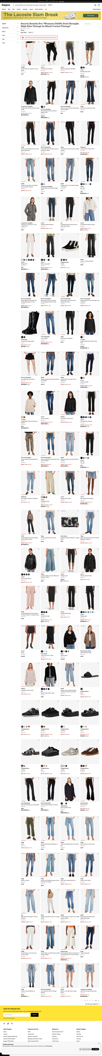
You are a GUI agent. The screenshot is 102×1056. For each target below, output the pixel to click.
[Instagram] (4, 1023)
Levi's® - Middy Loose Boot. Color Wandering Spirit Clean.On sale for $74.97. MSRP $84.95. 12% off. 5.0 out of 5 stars (50, 251)
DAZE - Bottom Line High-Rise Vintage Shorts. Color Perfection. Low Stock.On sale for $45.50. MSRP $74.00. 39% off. (70, 980)
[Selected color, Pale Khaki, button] (22, 417)
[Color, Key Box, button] (84, 184)
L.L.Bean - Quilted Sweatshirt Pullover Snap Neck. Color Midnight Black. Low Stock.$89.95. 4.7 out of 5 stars (89, 329)
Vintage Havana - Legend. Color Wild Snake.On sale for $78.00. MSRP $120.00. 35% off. (70, 756)
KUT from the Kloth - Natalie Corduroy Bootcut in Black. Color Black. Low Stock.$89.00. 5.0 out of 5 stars (50, 795)
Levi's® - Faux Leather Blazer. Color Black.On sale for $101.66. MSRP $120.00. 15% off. (30, 565)
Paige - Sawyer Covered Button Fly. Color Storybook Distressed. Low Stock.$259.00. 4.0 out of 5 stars (30, 980)
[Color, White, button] (64, 727)
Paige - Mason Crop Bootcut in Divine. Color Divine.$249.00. (50, 527)
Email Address (8, 1014)
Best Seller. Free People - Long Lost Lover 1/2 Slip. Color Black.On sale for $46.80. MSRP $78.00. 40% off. (50, 642)
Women (30, 32)
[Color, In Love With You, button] (84, 458)
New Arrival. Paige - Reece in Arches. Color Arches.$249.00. (30, 869)
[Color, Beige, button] (27, 727)
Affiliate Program (56, 1034)
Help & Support (97, 9)
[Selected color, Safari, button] (42, 497)
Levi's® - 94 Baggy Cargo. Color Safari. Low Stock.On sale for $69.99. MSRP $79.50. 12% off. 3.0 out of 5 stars (50, 488)
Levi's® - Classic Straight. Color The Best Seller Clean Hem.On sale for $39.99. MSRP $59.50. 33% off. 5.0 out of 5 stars (50, 409)
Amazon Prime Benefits (9, 1038)
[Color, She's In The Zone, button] (31, 260)
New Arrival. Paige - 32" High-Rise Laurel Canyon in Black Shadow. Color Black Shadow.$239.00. (70, 138)
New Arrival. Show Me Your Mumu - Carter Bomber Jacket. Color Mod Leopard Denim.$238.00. (89, 642)
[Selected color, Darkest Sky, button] (81, 378)
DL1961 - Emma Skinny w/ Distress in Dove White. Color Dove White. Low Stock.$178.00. (30, 59)
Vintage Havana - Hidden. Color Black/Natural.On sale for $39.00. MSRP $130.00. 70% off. (70, 251)
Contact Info (31, 1034)
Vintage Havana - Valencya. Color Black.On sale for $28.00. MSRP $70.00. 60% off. (70, 718)
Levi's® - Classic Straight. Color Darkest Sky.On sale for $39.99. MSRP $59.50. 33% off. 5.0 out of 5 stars (89, 369)
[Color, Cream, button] (84, 337)
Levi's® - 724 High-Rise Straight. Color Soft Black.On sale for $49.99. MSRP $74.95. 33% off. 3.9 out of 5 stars (89, 409)
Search (50, 5)
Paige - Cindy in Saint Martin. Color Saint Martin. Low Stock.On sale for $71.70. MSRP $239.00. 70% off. (89, 869)
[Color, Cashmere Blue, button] (46, 651)
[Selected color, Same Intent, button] (81, 184)
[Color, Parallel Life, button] (29, 260)
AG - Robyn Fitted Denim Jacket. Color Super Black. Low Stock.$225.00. (50, 679)
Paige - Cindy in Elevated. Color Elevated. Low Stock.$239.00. (89, 943)
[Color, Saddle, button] (24, 417)
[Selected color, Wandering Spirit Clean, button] (42, 260)
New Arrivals (80, 1036)
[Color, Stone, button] (84, 689)
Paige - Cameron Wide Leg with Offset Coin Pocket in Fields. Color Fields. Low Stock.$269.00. (50, 565)
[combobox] (29, 5)
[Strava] (11, 1023)
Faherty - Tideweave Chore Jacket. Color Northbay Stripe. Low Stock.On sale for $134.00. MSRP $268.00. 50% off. (30, 679)
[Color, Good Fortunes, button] (44, 260)
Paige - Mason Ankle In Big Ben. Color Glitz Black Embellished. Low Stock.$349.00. (70, 329)
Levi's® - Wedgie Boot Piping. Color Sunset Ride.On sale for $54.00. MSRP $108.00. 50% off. (70, 603)
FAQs (29, 1031)
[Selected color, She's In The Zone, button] (81, 612)
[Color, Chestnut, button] (44, 727)
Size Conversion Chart (57, 1031)
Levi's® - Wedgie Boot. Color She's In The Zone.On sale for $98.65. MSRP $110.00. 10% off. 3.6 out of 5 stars (89, 603)
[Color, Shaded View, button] (49, 260)
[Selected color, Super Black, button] (42, 689)
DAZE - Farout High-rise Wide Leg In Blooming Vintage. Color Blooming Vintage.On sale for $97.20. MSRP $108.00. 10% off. (89, 906)
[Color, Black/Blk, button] (24, 574)
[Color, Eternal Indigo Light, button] (88, 417)
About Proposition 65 (33, 1041)
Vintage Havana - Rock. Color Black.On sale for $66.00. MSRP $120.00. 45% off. (30, 718)
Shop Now (61, 1)
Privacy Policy (49, 1046)
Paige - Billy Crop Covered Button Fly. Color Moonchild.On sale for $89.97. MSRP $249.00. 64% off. (70, 869)
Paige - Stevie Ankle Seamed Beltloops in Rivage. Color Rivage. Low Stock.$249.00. (50, 833)
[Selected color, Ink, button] (62, 651)
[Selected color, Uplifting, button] (42, 107)
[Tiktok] (8, 1023)
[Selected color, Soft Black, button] (81, 417)
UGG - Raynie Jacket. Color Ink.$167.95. (70, 642)
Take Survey (55, 1038)
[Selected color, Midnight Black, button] (81, 337)
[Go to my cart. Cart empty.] (99, 5)
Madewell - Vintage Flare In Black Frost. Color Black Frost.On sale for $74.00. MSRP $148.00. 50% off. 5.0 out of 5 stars (89, 138)
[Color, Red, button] (29, 727)
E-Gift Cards (55, 1041)
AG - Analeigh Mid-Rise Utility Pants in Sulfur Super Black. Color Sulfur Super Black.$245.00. (70, 213)
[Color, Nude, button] (86, 727)
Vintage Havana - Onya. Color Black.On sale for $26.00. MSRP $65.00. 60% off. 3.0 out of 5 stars (89, 718)
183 (96, 1000)
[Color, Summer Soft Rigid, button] (46, 612)
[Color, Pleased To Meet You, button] (84, 67)
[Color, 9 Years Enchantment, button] (44, 689)
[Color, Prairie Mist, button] (44, 184)
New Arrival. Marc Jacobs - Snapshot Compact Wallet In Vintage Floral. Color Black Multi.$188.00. (70, 527)
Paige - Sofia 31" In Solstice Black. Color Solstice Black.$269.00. (89, 251)
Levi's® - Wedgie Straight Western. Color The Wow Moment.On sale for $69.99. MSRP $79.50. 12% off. (50, 213)
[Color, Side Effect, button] (49, 689)
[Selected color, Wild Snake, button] (62, 766)
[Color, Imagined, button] (44, 107)
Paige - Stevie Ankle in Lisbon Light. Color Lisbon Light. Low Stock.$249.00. (89, 833)
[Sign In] (95, 5)
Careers (5, 1034)
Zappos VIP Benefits (8, 1041)
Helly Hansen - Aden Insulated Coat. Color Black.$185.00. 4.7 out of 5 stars (70, 795)
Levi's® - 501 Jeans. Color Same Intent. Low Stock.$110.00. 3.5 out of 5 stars (89, 175)
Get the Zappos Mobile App (10, 1036)
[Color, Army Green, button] (44, 497)
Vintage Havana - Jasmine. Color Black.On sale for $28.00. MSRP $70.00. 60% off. (30, 756)
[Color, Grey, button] (46, 766)
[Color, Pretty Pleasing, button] (90, 184)
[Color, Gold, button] (84, 727)
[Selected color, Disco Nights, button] (22, 260)
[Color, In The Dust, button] (27, 260)
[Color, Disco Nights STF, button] (86, 67)
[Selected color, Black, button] (22, 337)
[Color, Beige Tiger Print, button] (86, 766)
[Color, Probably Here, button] (88, 612)
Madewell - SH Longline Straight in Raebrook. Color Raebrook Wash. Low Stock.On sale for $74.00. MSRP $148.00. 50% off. (30, 488)
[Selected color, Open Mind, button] (42, 612)
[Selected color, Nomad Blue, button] (42, 184)
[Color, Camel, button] (66, 260)
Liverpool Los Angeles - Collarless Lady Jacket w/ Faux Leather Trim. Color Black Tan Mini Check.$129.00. (30, 213)
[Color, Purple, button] (66, 803)
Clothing (79, 1034)
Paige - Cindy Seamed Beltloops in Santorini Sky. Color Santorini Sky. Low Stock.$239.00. (70, 833)
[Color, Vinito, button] (68, 651)
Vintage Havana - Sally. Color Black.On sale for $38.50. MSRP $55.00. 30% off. (89, 679)
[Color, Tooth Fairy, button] (46, 260)
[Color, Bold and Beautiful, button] (84, 612)
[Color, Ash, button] (29, 574)
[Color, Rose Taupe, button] (46, 497)
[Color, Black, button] (64, 260)
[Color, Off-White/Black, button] (66, 766)
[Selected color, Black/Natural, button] (62, 260)
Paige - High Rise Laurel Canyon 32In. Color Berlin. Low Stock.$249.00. (89, 99)
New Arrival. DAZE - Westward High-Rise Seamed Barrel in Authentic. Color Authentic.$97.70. (50, 369)
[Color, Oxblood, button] (27, 574)
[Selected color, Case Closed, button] (81, 67)
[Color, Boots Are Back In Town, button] (86, 612)
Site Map (54, 1036)
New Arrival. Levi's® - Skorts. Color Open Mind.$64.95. (30, 642)
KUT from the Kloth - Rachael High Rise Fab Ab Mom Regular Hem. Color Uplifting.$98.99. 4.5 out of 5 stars (50, 99)
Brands (78, 1031)
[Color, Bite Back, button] (93, 612)
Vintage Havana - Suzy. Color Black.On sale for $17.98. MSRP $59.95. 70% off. (50, 756)
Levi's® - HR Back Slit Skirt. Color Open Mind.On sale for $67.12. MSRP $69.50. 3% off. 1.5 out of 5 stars (50, 603)
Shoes (78, 1041)
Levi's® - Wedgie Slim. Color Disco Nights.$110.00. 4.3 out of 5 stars (30, 251)
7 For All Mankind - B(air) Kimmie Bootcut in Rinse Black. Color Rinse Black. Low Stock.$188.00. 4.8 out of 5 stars (30, 795)
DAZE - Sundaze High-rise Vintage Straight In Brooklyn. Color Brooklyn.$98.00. (70, 175)
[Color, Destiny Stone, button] (33, 260)
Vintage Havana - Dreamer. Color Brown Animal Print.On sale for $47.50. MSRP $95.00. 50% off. (89, 756)
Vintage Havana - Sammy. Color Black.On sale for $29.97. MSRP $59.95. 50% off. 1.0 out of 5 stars (50, 718)
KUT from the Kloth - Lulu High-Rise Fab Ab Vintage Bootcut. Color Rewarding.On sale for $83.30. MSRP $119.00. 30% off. (50, 980)
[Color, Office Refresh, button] (86, 458)
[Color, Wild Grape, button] (66, 651)
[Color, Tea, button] (44, 651)
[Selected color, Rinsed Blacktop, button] (81, 458)
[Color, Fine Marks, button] (86, 184)
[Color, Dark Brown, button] (24, 337)
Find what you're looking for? (91, 1003)
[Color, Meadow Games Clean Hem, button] (44, 612)
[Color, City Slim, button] (24, 260)
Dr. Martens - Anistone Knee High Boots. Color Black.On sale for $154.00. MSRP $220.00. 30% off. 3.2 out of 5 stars (30, 329)
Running (79, 1038)
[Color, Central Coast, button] (46, 689)
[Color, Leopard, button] (84, 766)
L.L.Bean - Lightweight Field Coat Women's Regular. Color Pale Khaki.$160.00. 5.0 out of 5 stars (30, 409)
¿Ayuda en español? (33, 1036)
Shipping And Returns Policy (35, 1038)
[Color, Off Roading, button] (88, 458)
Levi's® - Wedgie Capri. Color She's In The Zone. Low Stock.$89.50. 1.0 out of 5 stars (70, 565)
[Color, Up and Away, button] (84, 378)
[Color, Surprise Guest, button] (88, 184)
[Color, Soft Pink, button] (64, 766)
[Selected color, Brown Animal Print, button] (81, 766)
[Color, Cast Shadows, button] (84, 417)
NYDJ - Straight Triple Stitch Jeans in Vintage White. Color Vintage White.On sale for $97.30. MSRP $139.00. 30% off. (50, 906)
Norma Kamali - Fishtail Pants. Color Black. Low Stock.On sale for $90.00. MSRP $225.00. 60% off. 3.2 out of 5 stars (89, 795)
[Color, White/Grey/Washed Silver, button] (24, 727)
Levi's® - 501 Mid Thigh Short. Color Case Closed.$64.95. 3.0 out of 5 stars (89, 59)
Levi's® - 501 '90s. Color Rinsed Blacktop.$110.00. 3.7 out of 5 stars (89, 449)
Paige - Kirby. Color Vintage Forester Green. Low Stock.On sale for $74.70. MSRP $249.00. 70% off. (30, 833)
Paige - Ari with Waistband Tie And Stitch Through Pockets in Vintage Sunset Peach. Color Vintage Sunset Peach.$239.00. (30, 603)
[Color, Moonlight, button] (64, 651)
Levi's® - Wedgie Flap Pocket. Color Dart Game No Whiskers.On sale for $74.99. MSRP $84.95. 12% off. (70, 488)
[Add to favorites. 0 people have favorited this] (39, 42)
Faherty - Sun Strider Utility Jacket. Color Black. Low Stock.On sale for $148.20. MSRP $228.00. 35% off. (70, 409)
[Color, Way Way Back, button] (86, 417)
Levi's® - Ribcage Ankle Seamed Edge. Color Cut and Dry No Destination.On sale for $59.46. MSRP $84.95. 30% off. (70, 59)
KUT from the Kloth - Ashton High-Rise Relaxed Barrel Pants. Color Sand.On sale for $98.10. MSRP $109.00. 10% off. (30, 449)
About (4, 1031)
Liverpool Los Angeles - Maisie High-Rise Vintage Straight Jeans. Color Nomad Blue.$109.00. (50, 175)
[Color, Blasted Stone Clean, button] (90, 612)
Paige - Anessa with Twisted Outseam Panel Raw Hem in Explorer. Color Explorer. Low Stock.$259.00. (50, 869)
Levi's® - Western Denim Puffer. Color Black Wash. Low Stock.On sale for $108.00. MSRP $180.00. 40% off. (89, 565)
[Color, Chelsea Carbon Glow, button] (90, 417)
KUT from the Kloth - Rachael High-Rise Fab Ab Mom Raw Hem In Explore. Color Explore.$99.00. (70, 99)
